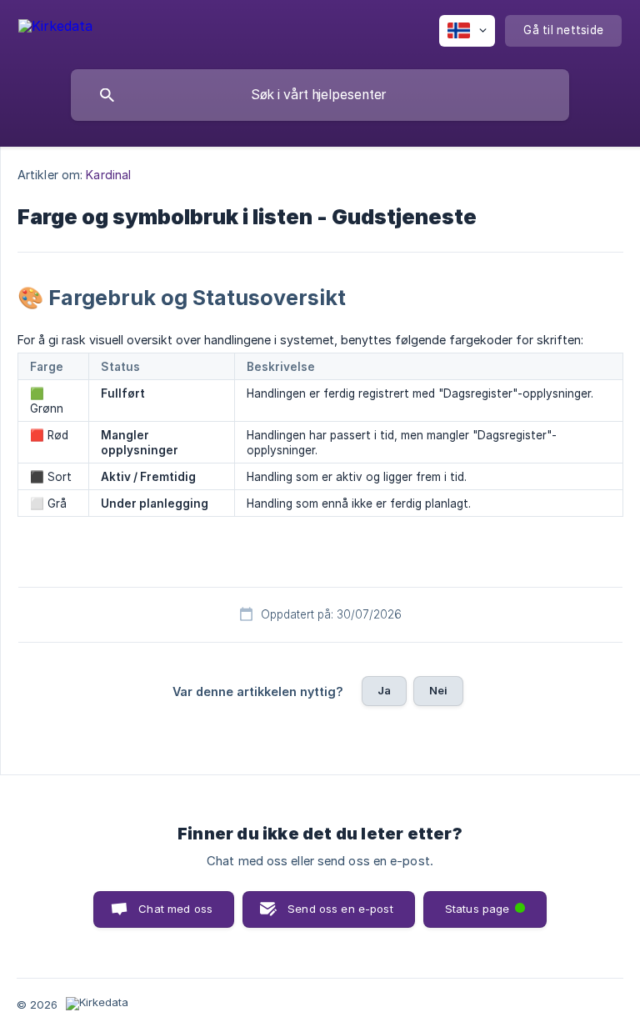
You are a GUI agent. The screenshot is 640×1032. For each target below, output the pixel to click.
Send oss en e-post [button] (340, 908)
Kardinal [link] (108, 175)
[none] (55, 29)
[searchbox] (320, 95)
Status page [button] (489, 903)
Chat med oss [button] (175, 908)
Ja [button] (384, 690)
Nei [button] (438, 690)
